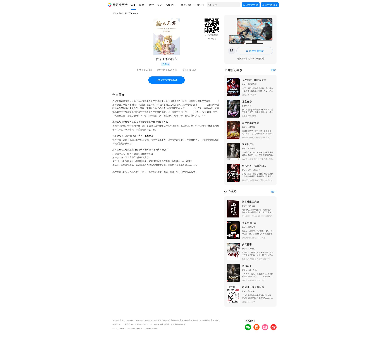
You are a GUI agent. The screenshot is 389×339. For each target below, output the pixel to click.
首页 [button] (114, 13)
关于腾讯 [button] (116, 320)
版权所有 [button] (176, 320)
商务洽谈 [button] (148, 320)
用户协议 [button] (216, 320)
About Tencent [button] (128, 320)
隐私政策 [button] (194, 320)
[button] (118, 5)
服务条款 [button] (139, 320)
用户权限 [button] (185, 320)
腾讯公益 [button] (166, 320)
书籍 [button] (120, 13)
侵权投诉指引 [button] (205, 320)
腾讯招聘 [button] (157, 320)
